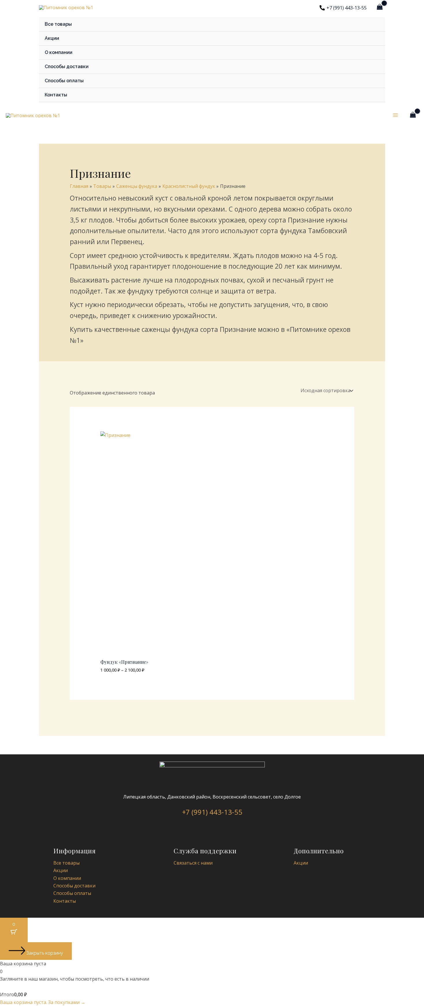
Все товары (58, 24)
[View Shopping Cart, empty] (379, 7)
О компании (58, 52)
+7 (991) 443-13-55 (212, 812)
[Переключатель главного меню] (395, 115)
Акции (52, 38)
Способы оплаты (64, 80)
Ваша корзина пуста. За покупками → (42, 1002)
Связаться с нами (193, 863)
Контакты (56, 95)
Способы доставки (67, 66)
